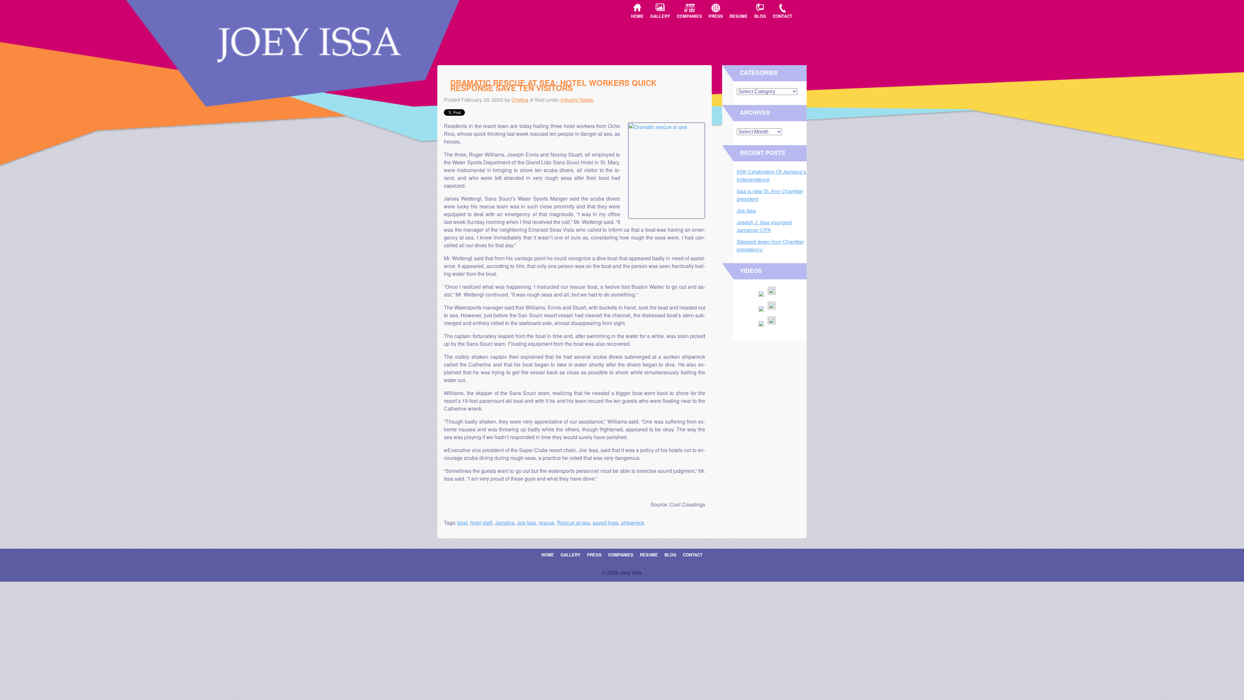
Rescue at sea (573, 522)
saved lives (605, 522)
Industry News (576, 99)
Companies (689, 16)
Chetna (520, 99)
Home (637, 16)
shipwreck (632, 522)
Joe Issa (526, 522)
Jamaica (504, 522)
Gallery (660, 16)
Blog (760, 16)
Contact (782, 16)
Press (715, 16)
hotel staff (481, 522)
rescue (546, 522)
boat (462, 522)
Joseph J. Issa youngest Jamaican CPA (764, 226)
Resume (739, 16)
